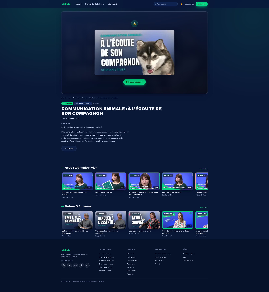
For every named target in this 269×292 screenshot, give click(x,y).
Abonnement (159, 260)
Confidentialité (188, 260)
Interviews (130, 254)
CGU (184, 257)
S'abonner (202, 4)
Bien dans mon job (105, 267)
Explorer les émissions (163, 254)
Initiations (130, 267)
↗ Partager (69, 148)
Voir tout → (204, 169)
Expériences (131, 271)
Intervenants (112, 4)
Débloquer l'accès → (134, 82)
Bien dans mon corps (106, 257)
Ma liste (158, 264)
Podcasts (130, 274)
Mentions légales (189, 254)
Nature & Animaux (74, 98)
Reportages (131, 264)
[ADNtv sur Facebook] (69, 265)
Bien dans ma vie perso (107, 264)
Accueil (79, 4)
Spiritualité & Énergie (106, 260)
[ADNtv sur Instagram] (63, 265)
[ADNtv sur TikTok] (81, 265)
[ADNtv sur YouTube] (75, 265)
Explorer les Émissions (94, 4)
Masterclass (131, 257)
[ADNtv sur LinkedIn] (87, 265)
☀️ (181, 4)
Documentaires (132, 260)
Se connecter (189, 4)
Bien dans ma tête (105, 254)
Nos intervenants (161, 257)
